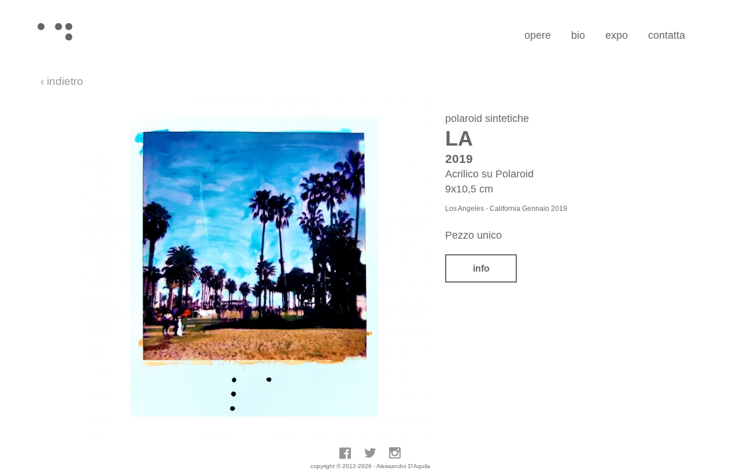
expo (616, 35)
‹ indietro (61, 81)
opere (537, 35)
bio (578, 35)
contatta (666, 35)
